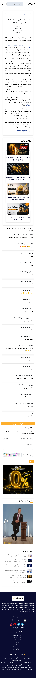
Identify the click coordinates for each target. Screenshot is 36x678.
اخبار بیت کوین (9, 15)
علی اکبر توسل (16, 649)
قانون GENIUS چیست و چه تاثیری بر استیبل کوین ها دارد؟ (17, 667)
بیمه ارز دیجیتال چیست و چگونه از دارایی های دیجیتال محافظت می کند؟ (15, 555)
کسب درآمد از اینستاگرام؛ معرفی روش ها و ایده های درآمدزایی (16, 669)
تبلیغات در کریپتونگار (18, 628)
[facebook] (22, 624)
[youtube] (14, 624)
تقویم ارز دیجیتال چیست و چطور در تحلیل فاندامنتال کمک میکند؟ (14, 565)
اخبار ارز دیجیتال (18, 15)
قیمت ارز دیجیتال (16, 647)
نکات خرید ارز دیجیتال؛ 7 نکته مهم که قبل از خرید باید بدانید (15, 571)
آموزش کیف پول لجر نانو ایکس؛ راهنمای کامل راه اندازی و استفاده (15, 581)
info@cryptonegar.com (16, 620)
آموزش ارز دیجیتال (17, 635)
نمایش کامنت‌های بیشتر (18, 424)
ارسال (31, 462)
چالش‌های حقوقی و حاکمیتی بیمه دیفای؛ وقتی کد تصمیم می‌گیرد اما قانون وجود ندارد (15, 560)
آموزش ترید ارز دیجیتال (17, 640)
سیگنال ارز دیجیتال (17, 642)
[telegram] (18, 624)
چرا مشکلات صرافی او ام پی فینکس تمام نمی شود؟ (17, 665)
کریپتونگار (26, 15)
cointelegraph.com (22, 131)
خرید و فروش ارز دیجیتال (16, 644)
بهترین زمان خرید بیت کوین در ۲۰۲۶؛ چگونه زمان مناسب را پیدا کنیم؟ (16, 576)
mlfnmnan (18, 26)
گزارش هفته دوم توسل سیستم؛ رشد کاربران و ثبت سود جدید (16, 663)
